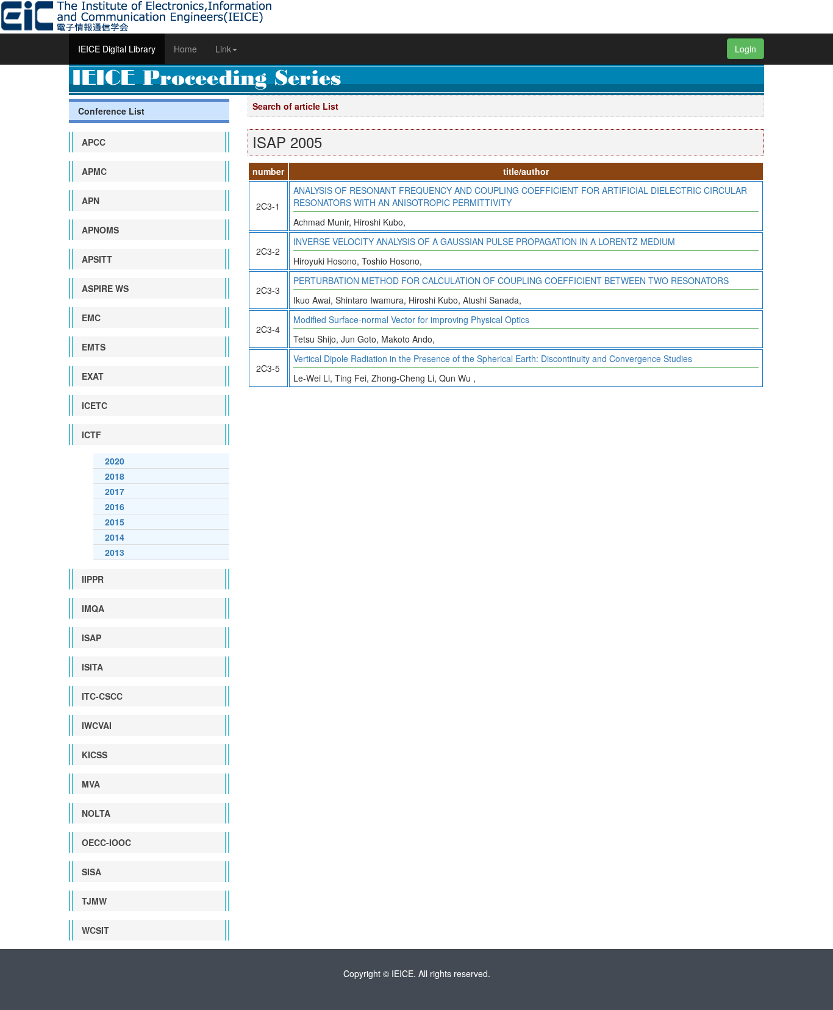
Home (185, 49)
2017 (114, 491)
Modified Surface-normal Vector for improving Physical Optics (411, 319)
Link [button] (223, 49)
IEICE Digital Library (117, 49)
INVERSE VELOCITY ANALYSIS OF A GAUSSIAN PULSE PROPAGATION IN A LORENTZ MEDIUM (484, 241)
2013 (114, 552)
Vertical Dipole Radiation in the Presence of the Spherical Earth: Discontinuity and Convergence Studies (492, 358)
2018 (114, 476)
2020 (114, 461)
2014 (114, 537)
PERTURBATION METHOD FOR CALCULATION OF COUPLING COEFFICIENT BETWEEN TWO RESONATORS (511, 280)
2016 (114, 506)
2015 (114, 522)
